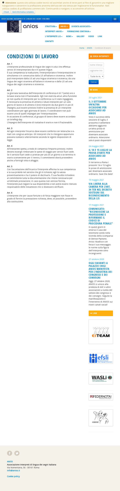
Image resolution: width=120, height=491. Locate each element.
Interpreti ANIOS (53, 31)
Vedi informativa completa (23, 12)
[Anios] (23, 26)
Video (91, 36)
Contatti (49, 41)
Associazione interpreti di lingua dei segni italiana (25, 19)
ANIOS (63, 26)
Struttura (50, 26)
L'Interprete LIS (53, 36)
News (68, 36)
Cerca (93, 82)
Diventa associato (81, 26)
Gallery (81, 36)
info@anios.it (13, 470)
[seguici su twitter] (16, 453)
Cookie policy (13, 476)
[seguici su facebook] (9, 453)
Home (81, 48)
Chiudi (6, 12)
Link (100, 36)
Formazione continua (78, 31)
